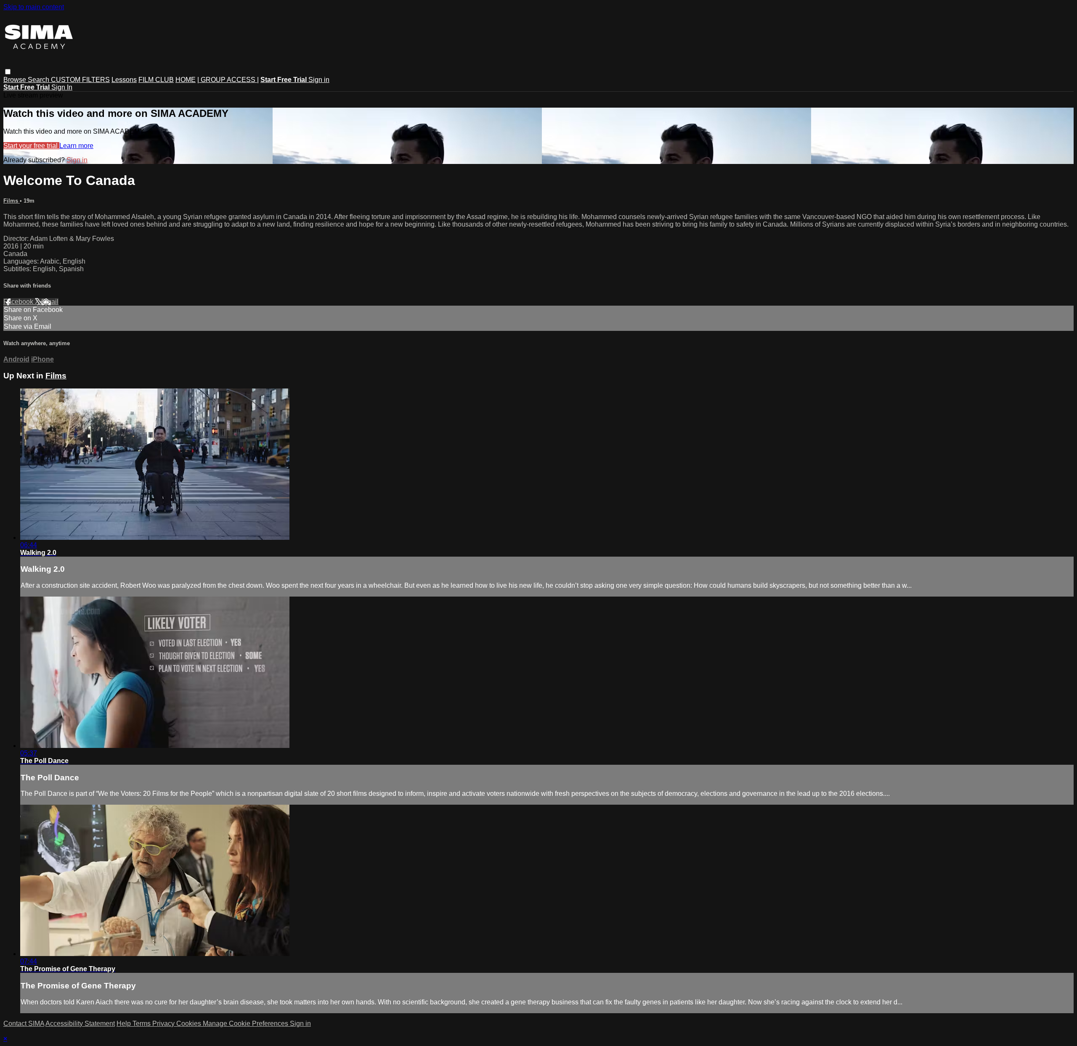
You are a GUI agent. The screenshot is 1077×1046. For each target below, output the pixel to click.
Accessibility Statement (80, 1023)
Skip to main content (33, 7)
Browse (15, 79)
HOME (185, 79)
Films (11, 201)
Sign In (61, 87)
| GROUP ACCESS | (228, 79)
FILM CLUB (156, 79)
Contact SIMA (23, 1023)
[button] (8, 71)
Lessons (124, 79)
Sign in (318, 79)
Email (49, 301)
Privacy (164, 1023)
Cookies (189, 1023)
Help (125, 1023)
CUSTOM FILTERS (80, 79)
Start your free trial (31, 145)
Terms (142, 1023)
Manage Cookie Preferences (246, 1023)
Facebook (19, 301)
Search (39, 79)
